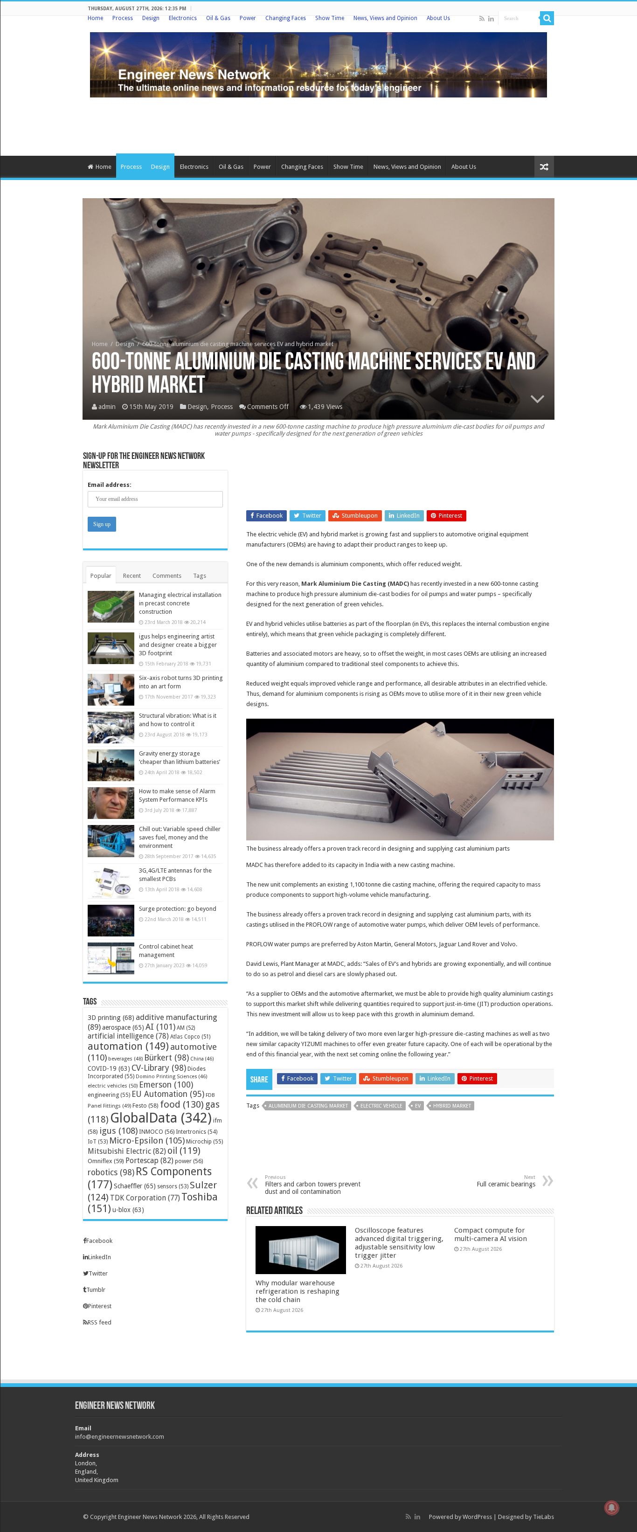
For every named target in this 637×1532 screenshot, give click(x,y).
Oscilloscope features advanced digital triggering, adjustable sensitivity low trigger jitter (399, 1243)
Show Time (329, 18)
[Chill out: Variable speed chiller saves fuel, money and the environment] (111, 841)
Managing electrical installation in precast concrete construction (180, 603)
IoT (98, 1141)
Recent (132, 575)
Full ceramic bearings (506, 1181)
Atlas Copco (190, 1036)
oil (184, 1150)
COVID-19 (109, 1068)
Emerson (166, 1084)
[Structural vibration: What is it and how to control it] (111, 727)
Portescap (149, 1160)
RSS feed (99, 1322)
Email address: (110, 484)
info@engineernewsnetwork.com (119, 1436)
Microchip (204, 1141)
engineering (109, 1094)
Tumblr (95, 1289)
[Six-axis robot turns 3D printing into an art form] (111, 690)
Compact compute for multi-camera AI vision (490, 1234)
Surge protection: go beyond (177, 908)
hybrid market (452, 1106)
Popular (100, 575)
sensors (172, 1186)
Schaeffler (135, 1186)
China (202, 1059)
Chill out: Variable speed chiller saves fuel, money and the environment (180, 837)
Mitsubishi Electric (127, 1151)
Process (122, 18)
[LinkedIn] (491, 18)
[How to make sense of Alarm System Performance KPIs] (111, 803)
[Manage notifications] (611, 1507)
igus (118, 1131)
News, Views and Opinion (385, 18)
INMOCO (156, 1131)
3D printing (111, 1017)
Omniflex (106, 1161)
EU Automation (168, 1094)
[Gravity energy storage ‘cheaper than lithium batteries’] (111, 765)
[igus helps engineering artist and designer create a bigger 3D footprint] (111, 648)
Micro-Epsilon (147, 1140)
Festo (145, 1105)
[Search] (547, 18)
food (182, 1104)
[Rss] (481, 18)
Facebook (99, 1240)
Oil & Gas (218, 18)
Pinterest (99, 1306)
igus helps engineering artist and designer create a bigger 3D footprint (178, 645)
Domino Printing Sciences (172, 1077)
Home (95, 18)
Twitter (98, 1273)
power (189, 1161)
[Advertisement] (318, 125)
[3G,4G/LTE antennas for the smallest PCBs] (111, 882)
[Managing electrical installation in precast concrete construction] (111, 607)
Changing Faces (285, 18)
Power (248, 18)
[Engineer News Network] (318, 63)
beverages (125, 1059)
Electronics (183, 18)
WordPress (477, 1516)
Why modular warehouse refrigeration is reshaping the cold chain (297, 1291)
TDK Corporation (145, 1198)
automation (128, 1046)
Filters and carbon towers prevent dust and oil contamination (312, 1184)
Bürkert (166, 1057)
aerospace (123, 1027)
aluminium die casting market (308, 1106)
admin (107, 406)
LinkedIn (99, 1257)
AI (160, 1027)
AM (186, 1028)
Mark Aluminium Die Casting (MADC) (355, 583)
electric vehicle (381, 1106)
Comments (166, 575)
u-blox (128, 1209)
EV (418, 1106)
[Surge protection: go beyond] (111, 920)
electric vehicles (113, 1085)
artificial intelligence (128, 1036)
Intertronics (196, 1132)
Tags (199, 575)
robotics (111, 1172)
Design (150, 18)
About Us (438, 18)
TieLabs (543, 1516)
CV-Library (159, 1068)
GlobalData (161, 1118)
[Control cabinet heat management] (111, 958)
